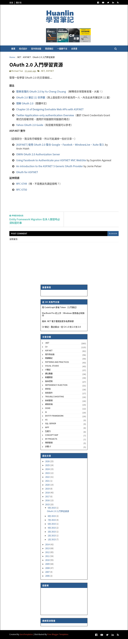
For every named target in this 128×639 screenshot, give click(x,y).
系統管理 (49, 400)
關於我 (19, 2)
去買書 (74, 48)
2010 (47, 560)
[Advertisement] (66, 200)
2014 (47, 544)
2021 (47, 480)
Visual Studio (52, 365)
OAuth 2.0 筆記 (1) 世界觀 (30, 97)
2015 (47, 504)
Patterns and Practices (57, 362)
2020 (47, 484)
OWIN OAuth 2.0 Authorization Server (38, 154)
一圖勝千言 (62, 48)
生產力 (48, 431)
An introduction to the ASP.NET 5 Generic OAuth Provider (49, 166)
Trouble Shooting (54, 396)
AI (46, 412)
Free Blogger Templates (57, 634)
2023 (47, 473)
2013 (47, 548)
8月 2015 (52, 515)
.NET (19, 57)
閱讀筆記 (49, 48)
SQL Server (50, 423)
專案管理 (49, 442)
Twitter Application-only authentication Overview (45, 115)
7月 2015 (52, 519)
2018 (47, 492)
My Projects (51, 438)
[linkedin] (113, 2)
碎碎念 (48, 388)
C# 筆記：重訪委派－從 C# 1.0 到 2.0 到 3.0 (61, 326)
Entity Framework (54, 415)
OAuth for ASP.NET (27, 172)
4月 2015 (52, 527)
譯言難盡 (49, 373)
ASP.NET (27, 57)
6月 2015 (52, 523)
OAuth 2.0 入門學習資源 (58, 511)
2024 (47, 469)
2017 (47, 496)
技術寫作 (49, 392)
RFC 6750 (21, 189)
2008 (47, 568)
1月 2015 (52, 539)
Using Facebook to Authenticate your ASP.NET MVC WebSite (51, 160)
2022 (47, 476)
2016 (47, 500)
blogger (113, 233)
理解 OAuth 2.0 (24, 103)
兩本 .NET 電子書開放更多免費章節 (58, 321)
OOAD (47, 408)
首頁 (11, 2)
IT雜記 (48, 369)
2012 (47, 552)
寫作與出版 (36, 48)
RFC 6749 (21, 183)
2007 (47, 571)
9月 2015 (52, 507)
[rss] (118, 2)
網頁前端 (49, 404)
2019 (47, 488)
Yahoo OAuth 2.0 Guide (29, 125)
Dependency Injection (56, 385)
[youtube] (103, 2)
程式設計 (23, 48)
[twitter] (108, 2)
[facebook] (98, 2)
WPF (47, 427)
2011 (47, 556)
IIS (46, 419)
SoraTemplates (26, 634)
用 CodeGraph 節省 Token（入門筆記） (60, 307)
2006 (47, 575)
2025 (47, 465)
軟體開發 (49, 377)
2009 (47, 563)
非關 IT (48, 446)
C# (46, 346)
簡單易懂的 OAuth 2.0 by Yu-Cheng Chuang (41, 91)
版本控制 (49, 381)
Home (12, 57)
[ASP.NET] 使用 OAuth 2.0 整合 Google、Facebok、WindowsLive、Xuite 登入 (60, 144)
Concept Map (51, 435)
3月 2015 (52, 531)
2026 (47, 461)
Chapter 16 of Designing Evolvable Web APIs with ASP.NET (50, 109)
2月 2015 (52, 535)
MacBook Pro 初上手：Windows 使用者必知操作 (63, 314)
